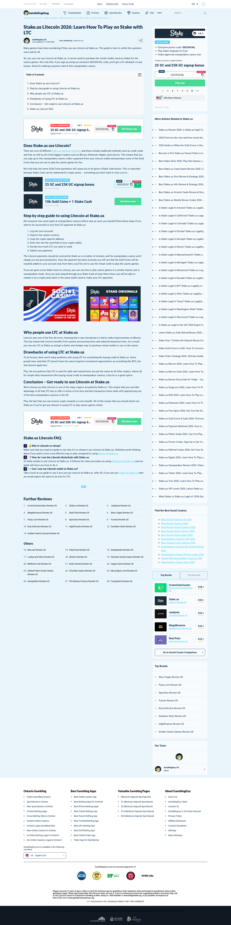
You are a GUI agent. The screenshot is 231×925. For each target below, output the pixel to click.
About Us (172, 797)
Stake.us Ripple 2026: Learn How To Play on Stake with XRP (182, 457)
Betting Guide (112, 4)
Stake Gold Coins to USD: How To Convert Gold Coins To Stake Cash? (182, 348)
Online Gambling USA (33, 18)
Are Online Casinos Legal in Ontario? (44, 840)
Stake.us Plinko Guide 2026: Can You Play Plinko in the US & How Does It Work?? (182, 434)
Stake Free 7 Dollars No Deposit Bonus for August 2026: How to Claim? (182, 340)
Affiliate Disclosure (177, 821)
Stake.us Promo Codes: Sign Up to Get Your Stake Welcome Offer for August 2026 (182, 442)
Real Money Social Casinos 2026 (178, 527)
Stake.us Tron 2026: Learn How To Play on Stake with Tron (182, 481)
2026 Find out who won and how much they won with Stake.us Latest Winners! (182, 137)
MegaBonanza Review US (40, 512)
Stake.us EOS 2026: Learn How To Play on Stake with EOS (182, 395)
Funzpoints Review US (121, 581)
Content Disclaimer (177, 825)
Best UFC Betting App (84, 825)
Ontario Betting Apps (37, 811)
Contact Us (173, 806)
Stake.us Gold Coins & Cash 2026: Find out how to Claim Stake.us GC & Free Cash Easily (182, 418)
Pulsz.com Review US (38, 519)
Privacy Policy (175, 816)
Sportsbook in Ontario (37, 801)
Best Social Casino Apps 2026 (177, 535)
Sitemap (172, 830)
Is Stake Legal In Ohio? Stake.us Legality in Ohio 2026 (182, 293)
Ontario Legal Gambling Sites (41, 825)
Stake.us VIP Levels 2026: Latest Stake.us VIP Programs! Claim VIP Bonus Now (182, 488)
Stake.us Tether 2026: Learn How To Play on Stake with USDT (182, 473)
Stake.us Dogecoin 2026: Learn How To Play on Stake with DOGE (182, 387)
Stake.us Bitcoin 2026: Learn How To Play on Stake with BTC (182, 363)
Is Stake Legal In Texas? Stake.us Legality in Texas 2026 (182, 301)
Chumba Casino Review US (82, 570)
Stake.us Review (50, 18)
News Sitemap (175, 835)
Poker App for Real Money (86, 840)
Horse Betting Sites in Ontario (41, 816)
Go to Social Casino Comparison (180, 652)
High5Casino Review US (80, 526)
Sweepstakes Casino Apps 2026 (178, 562)
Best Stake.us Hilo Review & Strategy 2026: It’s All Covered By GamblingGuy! (182, 184)
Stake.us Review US (78, 505)
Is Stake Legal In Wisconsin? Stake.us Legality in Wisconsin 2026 (182, 317)
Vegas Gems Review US (122, 564)
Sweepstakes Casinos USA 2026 (178, 539)
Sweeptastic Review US (122, 550)
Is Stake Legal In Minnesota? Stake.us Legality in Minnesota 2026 (182, 270)
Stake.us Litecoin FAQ (41, 109)
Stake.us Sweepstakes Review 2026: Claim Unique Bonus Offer (182, 465)
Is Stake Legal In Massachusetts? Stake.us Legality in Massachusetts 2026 (182, 254)
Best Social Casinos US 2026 (176, 519)
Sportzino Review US (79, 519)
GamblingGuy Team (177, 801)
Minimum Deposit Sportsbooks (136, 797)
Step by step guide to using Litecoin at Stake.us (55, 88)
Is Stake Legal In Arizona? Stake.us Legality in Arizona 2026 (182, 207)
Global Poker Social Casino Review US (40, 572)
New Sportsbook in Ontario (40, 806)
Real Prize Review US (79, 512)
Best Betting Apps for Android (88, 801)
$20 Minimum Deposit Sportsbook (137, 816)
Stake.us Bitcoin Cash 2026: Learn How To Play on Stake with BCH (182, 371)
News (99, 4)
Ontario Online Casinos (38, 821)
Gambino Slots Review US (123, 526)
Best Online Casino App (85, 797)
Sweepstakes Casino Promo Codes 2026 (182, 554)
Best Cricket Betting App (85, 811)
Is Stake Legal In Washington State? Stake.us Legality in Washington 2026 (182, 309)
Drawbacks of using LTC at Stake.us (49, 98)
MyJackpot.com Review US (124, 570)
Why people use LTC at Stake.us (46, 93)
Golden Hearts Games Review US (43, 533)
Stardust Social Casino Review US (127, 557)
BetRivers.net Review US (39, 564)
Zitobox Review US (78, 557)
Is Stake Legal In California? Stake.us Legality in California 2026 (182, 215)
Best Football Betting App (86, 821)
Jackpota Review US (121, 505)
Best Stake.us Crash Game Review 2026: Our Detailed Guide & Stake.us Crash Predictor (182, 168)
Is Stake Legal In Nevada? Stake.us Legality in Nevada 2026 (182, 278)
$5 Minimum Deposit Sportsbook (137, 806)
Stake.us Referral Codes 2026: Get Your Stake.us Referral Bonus (182, 449)
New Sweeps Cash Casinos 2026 (178, 542)
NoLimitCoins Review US (39, 526)
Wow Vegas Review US (122, 512)
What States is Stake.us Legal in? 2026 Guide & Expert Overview (182, 496)
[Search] (187, 12)
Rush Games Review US (80, 564)
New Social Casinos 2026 (174, 523)
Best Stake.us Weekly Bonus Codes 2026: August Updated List (182, 200)
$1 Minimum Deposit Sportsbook (137, 801)
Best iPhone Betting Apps (86, 806)
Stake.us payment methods (66, 150)
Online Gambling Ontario (39, 797)
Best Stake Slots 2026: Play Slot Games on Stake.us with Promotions (182, 161)
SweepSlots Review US (38, 581)
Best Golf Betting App (84, 830)
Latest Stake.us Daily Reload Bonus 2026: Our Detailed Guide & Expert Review (182, 332)
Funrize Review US (120, 519)
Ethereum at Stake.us (123, 461)
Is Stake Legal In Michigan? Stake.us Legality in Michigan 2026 (182, 262)
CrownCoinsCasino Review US (42, 505)
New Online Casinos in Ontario (41, 830)
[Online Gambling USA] (42, 13)
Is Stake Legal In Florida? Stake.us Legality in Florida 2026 (182, 231)
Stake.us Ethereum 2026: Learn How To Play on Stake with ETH (182, 402)
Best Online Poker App (84, 835)
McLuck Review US (37, 550)
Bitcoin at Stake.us (108, 453)
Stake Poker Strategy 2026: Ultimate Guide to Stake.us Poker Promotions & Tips (182, 356)
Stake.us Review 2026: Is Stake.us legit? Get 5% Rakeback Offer (182, 129)
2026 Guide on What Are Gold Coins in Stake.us (182, 145)
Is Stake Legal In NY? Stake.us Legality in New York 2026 (182, 285)
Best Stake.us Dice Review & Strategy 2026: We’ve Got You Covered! (182, 176)
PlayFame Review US (79, 550)
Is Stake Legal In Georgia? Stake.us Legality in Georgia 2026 (182, 239)
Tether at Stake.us (128, 472)
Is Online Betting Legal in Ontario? (43, 835)
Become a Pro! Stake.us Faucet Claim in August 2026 (182, 153)
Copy (113, 129)
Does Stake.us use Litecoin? (45, 83)
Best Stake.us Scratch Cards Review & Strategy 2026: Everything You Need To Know (182, 192)
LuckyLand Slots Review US (41, 557)
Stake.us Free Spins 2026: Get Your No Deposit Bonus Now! (182, 410)
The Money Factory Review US (83, 581)
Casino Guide (128, 4)
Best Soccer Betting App (85, 816)
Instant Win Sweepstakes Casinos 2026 (181, 558)
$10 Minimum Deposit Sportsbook (137, 811)
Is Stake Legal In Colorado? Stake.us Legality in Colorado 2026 (182, 223)
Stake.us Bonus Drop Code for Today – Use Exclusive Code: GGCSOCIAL (182, 379)
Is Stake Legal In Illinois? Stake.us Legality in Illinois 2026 (182, 246)
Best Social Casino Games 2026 (178, 531)
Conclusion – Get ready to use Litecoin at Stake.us (56, 104)
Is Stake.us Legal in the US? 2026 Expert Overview (182, 325)
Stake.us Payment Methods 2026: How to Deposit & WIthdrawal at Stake (182, 426)
